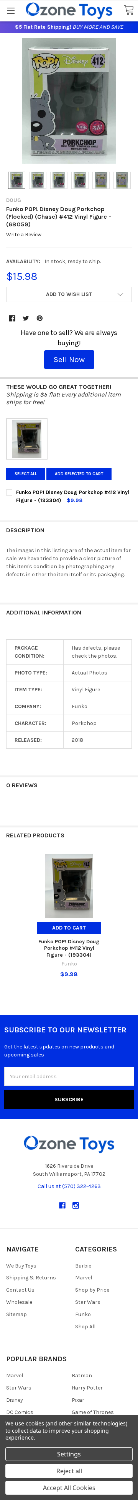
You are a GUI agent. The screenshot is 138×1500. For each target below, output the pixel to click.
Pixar (78, 1400)
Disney (14, 1400)
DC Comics (19, 1412)
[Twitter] (26, 318)
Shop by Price (92, 1290)
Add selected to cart (79, 473)
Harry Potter (87, 1388)
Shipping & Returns (31, 1277)
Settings (69, 1454)
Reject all (69, 1471)
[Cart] (129, 10)
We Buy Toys (21, 1266)
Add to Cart (69, 928)
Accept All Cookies (69, 1488)
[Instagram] (76, 1205)
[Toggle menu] (10, 10)
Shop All (85, 1326)
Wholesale (19, 1302)
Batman (82, 1375)
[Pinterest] (40, 318)
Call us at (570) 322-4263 (69, 1186)
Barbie (83, 1266)
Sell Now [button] (69, 359)
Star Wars (87, 1302)
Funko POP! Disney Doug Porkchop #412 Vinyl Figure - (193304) (69, 948)
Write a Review (23, 235)
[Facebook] (12, 318)
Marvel (83, 1277)
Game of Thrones (93, 1412)
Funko (83, 1314)
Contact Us (20, 1290)
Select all (26, 473)
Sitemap (16, 1314)
